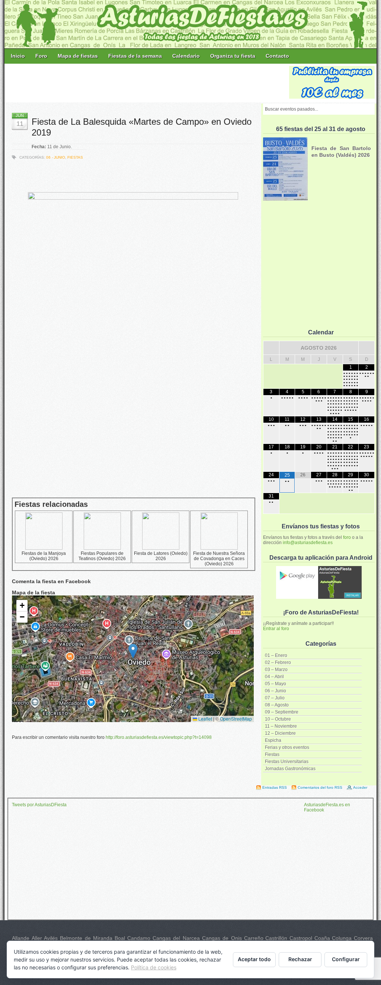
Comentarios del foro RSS (320, 787)
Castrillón (276, 938)
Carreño (253, 938)
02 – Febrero (278, 662)
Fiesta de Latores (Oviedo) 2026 (161, 556)
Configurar (346, 959)
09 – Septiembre (281, 712)
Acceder (360, 787)
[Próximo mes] (366, 348)
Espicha (273, 740)
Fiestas (272, 754)
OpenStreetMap (236, 718)
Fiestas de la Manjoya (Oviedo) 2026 (44, 556)
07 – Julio (275, 697)
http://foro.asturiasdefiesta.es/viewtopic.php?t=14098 (159, 737)
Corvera (363, 938)
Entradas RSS (274, 787)
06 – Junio (275, 690)
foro (347, 537)
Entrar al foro (276, 628)
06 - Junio (55, 157)
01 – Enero (276, 655)
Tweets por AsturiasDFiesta (39, 804)
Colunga (342, 938)
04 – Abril (274, 676)
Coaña (322, 938)
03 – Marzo (276, 669)
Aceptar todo (254, 959)
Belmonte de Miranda (86, 938)
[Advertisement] (147, 82)
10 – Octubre (278, 719)
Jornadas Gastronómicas (290, 768)
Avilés (51, 938)
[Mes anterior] (271, 348)
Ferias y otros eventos (287, 747)
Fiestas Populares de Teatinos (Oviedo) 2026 (102, 556)
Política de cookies (153, 967)
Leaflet (204, 718)
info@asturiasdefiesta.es (308, 542)
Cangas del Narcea (176, 938)
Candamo (138, 938)
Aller (37, 938)
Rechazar (300, 959)
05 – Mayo (275, 683)
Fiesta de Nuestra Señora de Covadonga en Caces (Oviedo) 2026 (219, 558)
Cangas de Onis (222, 938)
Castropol (300, 938)
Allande (20, 938)
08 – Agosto (277, 705)
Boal (120, 938)
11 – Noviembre (281, 726)
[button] (133, 651)
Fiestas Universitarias (286, 761)
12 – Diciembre (280, 733)
